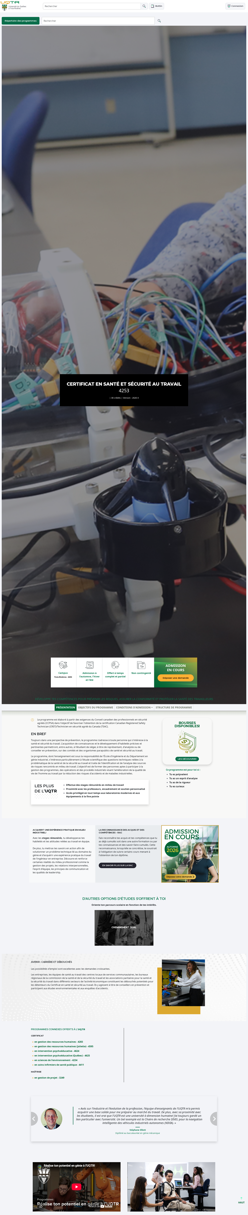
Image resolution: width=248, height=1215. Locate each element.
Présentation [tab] (65, 707)
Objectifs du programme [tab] (95, 707)
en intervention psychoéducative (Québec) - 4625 (62, 1055)
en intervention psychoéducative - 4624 (56, 1051)
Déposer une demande (176, 678)
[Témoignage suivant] (203, 1120)
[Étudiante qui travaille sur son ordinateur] (190, 854)
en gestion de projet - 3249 (49, 1077)
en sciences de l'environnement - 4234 (55, 1060)
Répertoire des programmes (20, 20)
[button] (156, 6)
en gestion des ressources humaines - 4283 (58, 1041)
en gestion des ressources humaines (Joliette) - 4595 (63, 1046)
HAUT (241, 1202)
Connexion (237, 6)
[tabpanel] (124, 764)
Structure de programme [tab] (174, 707)
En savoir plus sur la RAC (117, 865)
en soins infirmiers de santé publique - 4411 (59, 1064)
